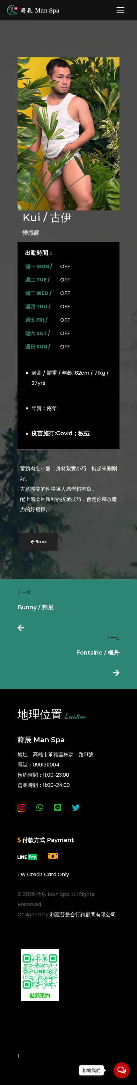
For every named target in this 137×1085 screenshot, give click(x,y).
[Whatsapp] (40, 808)
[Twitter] (76, 808)
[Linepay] (27, 856)
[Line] (57, 808)
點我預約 (40, 995)
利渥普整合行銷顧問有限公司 (83, 914)
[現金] (52, 856)
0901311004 (46, 764)
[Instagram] (21, 808)
